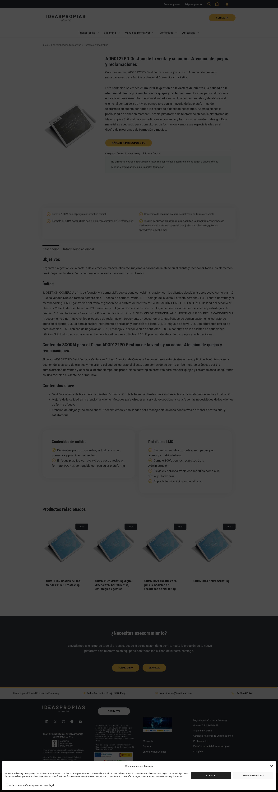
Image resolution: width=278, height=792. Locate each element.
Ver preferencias (253, 775)
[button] (271, 766)
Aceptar (211, 775)
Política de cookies (13, 785)
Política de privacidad (32, 785)
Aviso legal (49, 785)
